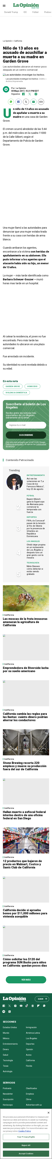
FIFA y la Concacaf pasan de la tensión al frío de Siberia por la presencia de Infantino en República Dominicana (36, 528)
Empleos (30, 1094)
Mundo (6, 1033)
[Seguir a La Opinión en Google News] (33, 1006)
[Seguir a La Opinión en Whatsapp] (44, 1006)
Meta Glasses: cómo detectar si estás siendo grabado (35, 570)
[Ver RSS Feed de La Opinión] (9, 1012)
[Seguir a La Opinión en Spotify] (4, 1012)
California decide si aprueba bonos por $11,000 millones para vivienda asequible (25, 913)
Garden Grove (13, 386)
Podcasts (7, 1088)
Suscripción (8, 1099)
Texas (5, 1066)
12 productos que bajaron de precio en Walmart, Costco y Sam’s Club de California (22, 864)
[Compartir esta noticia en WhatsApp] (11, 102)
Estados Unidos (10, 1027)
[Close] (48, 1112)
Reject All (26, 1145)
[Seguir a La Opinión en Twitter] (29, 94)
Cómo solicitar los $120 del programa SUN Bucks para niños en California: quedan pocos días (25, 962)
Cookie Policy (24, 1131)
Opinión (29, 1049)
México (6, 1038)
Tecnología (33, 563)
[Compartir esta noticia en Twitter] (26, 102)
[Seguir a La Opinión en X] (9, 1006)
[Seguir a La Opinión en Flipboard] (38, 1006)
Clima (28, 1099)
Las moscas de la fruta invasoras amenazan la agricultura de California (25, 622)
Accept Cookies (26, 1153)
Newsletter (8, 1094)
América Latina (33, 1033)
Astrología (7, 1071)
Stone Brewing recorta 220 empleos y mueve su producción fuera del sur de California (24, 766)
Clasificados (31, 1088)
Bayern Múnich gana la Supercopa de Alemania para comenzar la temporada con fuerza (35, 505)
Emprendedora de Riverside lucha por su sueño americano (26, 669)
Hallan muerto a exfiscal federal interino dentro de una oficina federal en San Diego (24, 815)
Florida (29, 1066)
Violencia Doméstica (16, 393)
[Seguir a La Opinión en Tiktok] (27, 1006)
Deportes (32, 517)
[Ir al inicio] (14, 999)
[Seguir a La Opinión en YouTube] (21, 1006)
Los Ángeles (33, 541)
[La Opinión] (26, 5)
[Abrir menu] (4, 5)
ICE (25, 12)
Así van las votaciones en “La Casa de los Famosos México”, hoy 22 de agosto (35, 483)
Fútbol (35, 12)
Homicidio (32, 386)
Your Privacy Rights (26, 1137)
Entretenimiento (36, 475)
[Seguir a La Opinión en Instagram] (36, 94)
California (18, 41)
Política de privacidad (14, 444)
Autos (28, 1055)
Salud (5, 1055)
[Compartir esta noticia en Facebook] (18, 102)
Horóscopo (8, 1105)
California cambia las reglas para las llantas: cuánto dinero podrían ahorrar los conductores (25, 717)
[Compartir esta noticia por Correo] (33, 102)
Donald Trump (11, 12)
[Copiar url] (41, 102)
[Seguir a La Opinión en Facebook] (23, 94)
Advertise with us (34, 1105)
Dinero (6, 1049)
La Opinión (7, 41)
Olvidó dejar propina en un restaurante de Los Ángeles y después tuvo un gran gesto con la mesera (36, 551)
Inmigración (31, 1027)
